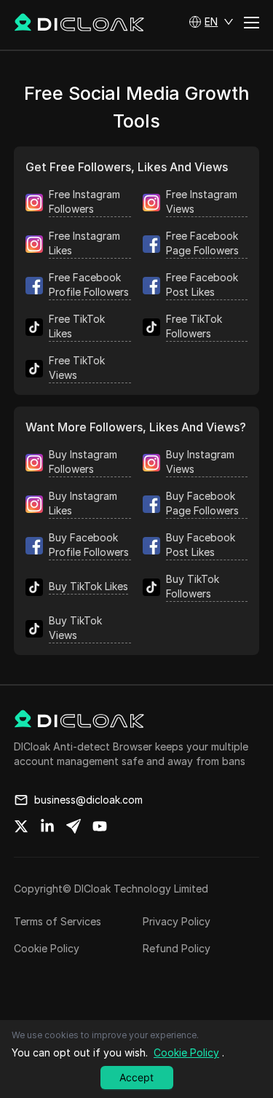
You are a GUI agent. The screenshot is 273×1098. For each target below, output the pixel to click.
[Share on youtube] (99, 826)
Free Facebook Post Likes (202, 284)
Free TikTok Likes (77, 326)
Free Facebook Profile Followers (89, 284)
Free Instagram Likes (84, 243)
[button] (211, 22)
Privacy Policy (176, 921)
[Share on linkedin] (47, 826)
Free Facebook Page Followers (202, 243)
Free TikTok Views (77, 367)
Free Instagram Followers (84, 201)
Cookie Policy (46, 948)
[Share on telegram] (73, 826)
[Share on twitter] (21, 826)
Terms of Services (57, 921)
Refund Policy (176, 948)
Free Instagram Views (201, 201)
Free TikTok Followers (194, 326)
